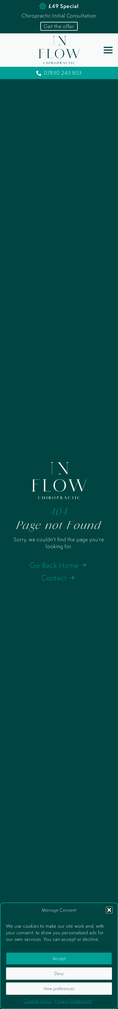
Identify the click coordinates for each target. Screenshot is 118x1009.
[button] (109, 910)
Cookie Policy (38, 1001)
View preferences (59, 988)
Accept (59, 958)
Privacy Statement (73, 1001)
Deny (59, 973)
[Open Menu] (108, 50)
